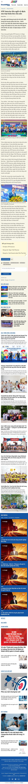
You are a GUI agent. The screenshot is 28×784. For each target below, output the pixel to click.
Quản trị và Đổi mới (6, 671)
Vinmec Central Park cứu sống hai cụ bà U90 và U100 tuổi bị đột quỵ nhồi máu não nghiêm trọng (13, 367)
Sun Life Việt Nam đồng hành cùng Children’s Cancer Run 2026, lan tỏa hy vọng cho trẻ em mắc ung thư (13, 457)
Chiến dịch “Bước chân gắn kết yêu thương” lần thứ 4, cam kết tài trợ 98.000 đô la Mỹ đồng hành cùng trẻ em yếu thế (14, 337)
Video (2, 517)
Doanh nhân (20, 5)
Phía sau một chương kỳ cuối (10, 692)
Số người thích (12, 280)
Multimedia (4, 515)
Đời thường (4, 711)
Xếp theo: (2, 280)
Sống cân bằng (10, 8)
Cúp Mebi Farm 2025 (14, 262)
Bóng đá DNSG (6, 262)
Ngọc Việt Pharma (7, 264)
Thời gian (6, 280)
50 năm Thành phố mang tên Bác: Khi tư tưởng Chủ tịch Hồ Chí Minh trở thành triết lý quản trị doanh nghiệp (13, 649)
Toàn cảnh (13, 5)
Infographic (17, 517)
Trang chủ (3, 8)
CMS (12, 782)
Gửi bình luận (6, 273)
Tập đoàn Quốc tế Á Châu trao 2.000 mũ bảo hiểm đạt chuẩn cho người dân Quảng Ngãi (9, 742)
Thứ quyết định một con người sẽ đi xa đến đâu (9, 705)
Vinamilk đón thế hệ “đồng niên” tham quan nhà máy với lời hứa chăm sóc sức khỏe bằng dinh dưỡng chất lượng (13, 397)
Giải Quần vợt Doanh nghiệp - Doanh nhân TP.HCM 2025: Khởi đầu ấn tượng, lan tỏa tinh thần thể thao (17, 302)
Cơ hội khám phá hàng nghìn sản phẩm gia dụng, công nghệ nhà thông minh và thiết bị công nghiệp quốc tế (20, 313)
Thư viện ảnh (11, 517)
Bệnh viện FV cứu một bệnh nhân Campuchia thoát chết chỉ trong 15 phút (12, 734)
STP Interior (22, 262)
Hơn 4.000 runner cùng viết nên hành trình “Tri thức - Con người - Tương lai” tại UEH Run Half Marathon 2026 (14, 427)
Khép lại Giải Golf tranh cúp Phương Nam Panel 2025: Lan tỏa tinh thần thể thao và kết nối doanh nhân (17, 288)
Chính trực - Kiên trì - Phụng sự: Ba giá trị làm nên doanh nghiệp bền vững (13, 564)
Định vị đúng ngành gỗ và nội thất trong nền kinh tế (9, 656)
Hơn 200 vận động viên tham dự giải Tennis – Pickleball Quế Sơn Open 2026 (20, 323)
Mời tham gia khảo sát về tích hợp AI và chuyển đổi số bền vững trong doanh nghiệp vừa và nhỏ (9, 698)
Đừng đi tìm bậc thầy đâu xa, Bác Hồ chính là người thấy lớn (13, 589)
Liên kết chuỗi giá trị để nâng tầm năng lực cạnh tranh (9, 664)
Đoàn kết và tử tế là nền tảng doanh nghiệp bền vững (13, 540)
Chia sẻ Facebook (6, 259)
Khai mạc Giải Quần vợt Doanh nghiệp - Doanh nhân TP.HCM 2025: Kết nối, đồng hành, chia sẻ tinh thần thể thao (17, 295)
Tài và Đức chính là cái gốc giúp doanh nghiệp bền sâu (12, 613)
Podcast (6, 517)
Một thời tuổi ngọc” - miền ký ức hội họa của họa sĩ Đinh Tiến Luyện (9, 749)
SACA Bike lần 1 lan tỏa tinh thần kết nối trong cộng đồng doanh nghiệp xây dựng (14, 487)
